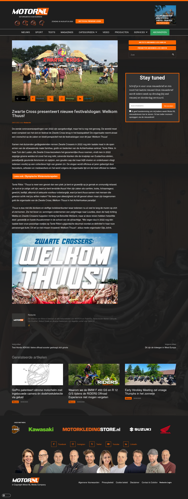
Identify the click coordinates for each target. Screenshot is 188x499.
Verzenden (168, 106)
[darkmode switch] (6, 495)
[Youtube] (108, 444)
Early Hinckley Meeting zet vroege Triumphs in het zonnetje (146, 391)
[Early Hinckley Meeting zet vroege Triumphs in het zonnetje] (150, 374)
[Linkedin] (126, 444)
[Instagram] (73, 444)
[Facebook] (29, 325)
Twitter (99, 444)
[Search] (173, 55)
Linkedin (133, 444)
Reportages (163, 23)
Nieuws (15, 402)
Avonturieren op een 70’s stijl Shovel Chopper (164, 18)
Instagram (81, 444)
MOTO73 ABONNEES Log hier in (152, 42)
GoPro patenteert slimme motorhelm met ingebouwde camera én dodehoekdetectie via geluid (37, 393)
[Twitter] (92, 444)
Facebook (62, 444)
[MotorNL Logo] (25, 480)
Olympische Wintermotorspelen (41, 176)
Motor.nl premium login (90, 21)
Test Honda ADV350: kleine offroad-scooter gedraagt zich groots (40, 347)
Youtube (116, 444)
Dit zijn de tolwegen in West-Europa (160, 347)
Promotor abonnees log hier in (152, 48)
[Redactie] (18, 320)
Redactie (27, 122)
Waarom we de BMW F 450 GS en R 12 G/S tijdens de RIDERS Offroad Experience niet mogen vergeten (93, 393)
